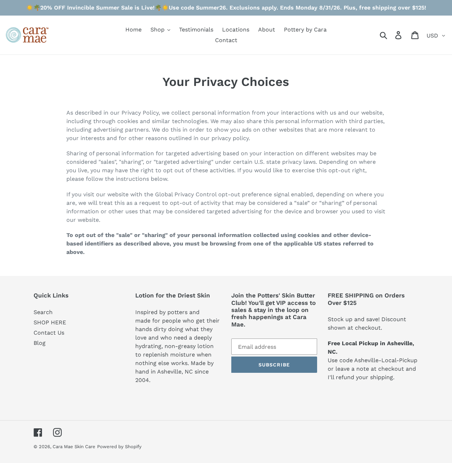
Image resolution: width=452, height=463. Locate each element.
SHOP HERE (50, 322)
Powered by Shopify (119, 446)
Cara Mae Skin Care (74, 446)
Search (43, 312)
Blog (40, 343)
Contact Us (49, 332)
